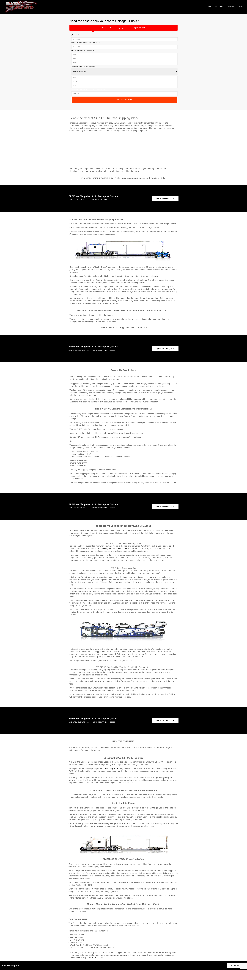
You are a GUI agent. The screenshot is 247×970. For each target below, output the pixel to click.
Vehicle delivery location (85, 42)
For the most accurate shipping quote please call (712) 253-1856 (123, 28)
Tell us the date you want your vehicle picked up (88, 89)
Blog (240, 7)
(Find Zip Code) (76, 35)
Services (231, 7)
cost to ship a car (110, 768)
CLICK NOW (97, 958)
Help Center (219, 7)
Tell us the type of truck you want (83, 66)
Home (209, 7)
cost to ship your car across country (113, 548)
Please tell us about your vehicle (82, 50)
